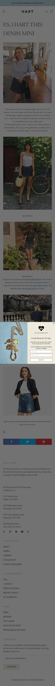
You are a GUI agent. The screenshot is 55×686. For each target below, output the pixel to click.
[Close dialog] (53, 323)
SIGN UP (41, 360)
